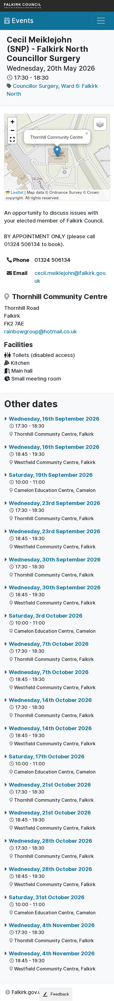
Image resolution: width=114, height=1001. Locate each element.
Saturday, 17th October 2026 (46, 756)
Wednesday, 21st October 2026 (50, 785)
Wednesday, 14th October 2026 (50, 700)
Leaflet (16, 192)
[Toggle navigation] (101, 20)
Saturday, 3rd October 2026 (45, 616)
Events (21, 20)
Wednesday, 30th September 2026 (55, 559)
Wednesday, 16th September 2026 (54, 419)
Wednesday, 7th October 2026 (49, 644)
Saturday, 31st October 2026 (46, 897)
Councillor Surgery (35, 86)
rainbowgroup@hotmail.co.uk (40, 331)
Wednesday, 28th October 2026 (50, 841)
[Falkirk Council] (33, 5)
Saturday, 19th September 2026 (51, 475)
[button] (57, 151)
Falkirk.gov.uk (28, 992)
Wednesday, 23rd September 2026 (54, 503)
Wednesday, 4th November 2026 (52, 925)
